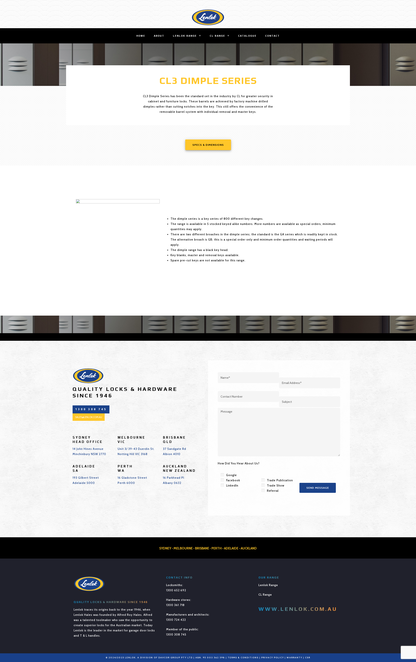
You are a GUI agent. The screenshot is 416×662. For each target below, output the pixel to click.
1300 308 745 (176, 634)
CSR (307, 657)
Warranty (294, 657)
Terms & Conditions (243, 657)
